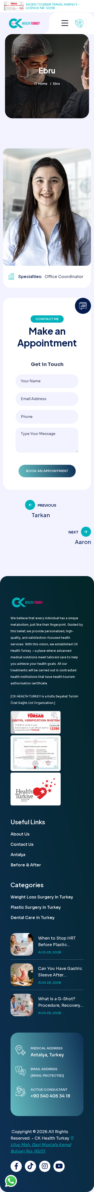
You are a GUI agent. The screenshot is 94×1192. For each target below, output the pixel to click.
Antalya (18, 854)
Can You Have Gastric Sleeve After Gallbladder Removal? (60, 972)
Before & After (26, 865)
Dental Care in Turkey (32, 917)
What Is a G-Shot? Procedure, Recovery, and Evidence (59, 1002)
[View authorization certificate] (36, 753)
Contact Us (22, 844)
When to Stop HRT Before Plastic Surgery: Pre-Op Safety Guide (57, 942)
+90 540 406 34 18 (50, 1096)
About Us (20, 834)
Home (42, 83)
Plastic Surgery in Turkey (36, 907)
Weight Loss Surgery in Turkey (42, 897)
